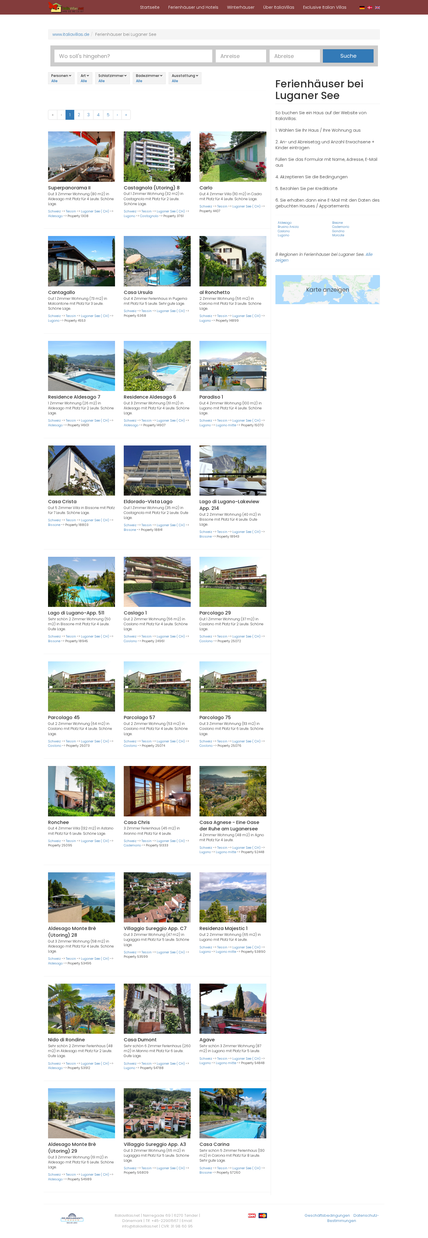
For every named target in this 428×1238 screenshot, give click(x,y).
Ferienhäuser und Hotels (193, 7)
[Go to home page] (66, 7)
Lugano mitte (226, 425)
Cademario (132, 845)
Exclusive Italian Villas (324, 7)
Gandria (338, 231)
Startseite (150, 7)
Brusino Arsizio (288, 227)
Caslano (130, 641)
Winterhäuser (240, 7)
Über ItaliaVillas (278, 7)
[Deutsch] (362, 7)
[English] (377, 7)
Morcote (338, 235)
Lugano (129, 216)
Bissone (54, 524)
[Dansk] (369, 7)
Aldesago (55, 216)
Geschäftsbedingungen (327, 1215)
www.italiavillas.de (70, 34)
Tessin (71, 211)
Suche (348, 55)
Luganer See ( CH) (95, 211)
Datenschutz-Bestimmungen (353, 1218)
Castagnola (149, 216)
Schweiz (54, 211)
